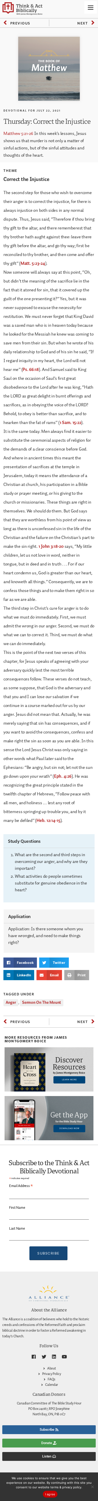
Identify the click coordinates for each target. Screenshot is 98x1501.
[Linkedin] (54, 1356)
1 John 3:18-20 (51, 546)
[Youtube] (64, 1356)
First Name (17, 1208)
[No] (92, 1486)
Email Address (21, 1186)
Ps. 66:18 (31, 369)
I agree (50, 1494)
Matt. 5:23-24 (33, 263)
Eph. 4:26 (63, 776)
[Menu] (90, 7)
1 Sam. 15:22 (70, 422)
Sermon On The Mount (41, 1002)
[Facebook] (33, 1356)
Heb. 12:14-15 (48, 820)
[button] (20, 963)
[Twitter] (44, 1356)
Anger (11, 1002)
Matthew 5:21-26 (18, 133)
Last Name (17, 1228)
